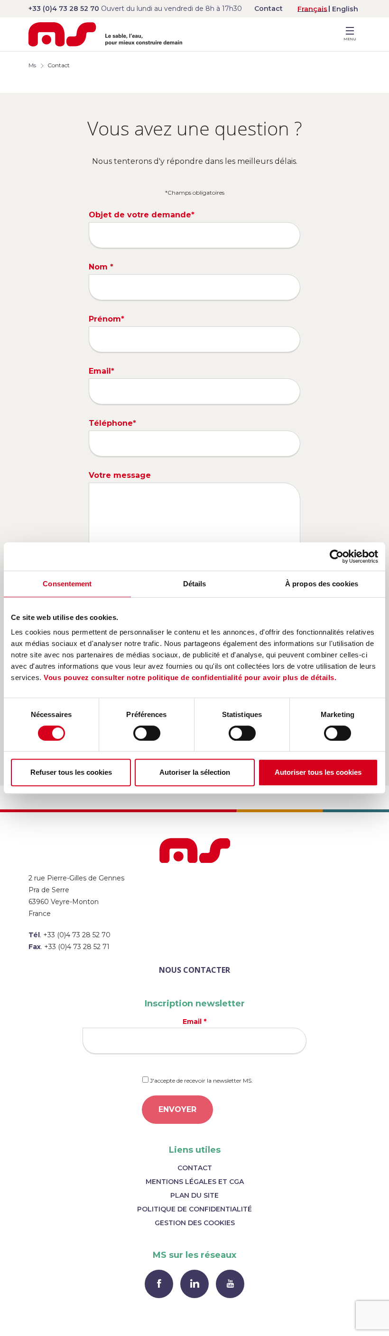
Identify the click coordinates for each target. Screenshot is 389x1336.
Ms (32, 65)
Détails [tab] (194, 584)
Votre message (120, 475)
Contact (268, 8)
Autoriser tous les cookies (318, 772)
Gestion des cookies (195, 1223)
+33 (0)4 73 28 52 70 (63, 8)
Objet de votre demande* (141, 214)
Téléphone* (112, 423)
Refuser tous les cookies (71, 772)
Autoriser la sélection (194, 772)
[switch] (146, 733)
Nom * (101, 266)
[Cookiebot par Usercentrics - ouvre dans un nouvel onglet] (336, 556)
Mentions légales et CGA (195, 1181)
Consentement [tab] (67, 584)
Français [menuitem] (312, 9)
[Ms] (105, 34)
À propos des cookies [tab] (321, 584)
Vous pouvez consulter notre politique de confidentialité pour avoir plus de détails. (190, 677)
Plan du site (194, 1195)
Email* (101, 371)
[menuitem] (312, 9)
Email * (194, 1021)
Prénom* (106, 318)
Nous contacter (194, 970)
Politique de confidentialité (194, 1209)
